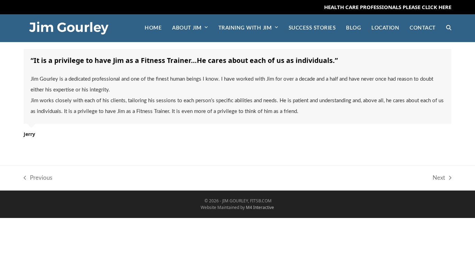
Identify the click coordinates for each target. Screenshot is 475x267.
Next (439, 179)
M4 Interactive (260, 207)
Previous (38, 179)
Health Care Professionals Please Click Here (387, 6)
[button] (449, 28)
